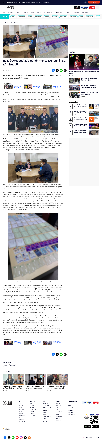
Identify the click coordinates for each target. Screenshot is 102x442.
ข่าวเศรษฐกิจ (32, 405)
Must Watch (32, 415)
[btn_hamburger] (3, 7)
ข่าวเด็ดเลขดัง (70, 407)
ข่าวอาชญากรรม (63, 16)
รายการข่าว (58, 403)
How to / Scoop (46, 405)
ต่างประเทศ (32, 411)
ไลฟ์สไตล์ (26, 12)
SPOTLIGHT (11, 12)
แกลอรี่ (19, 423)
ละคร (57, 407)
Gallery (97, 16)
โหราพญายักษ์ (59, 416)
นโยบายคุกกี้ (47, 2)
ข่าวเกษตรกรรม (73, 16)
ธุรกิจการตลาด (33, 403)
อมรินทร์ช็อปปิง (84, 12)
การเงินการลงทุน (33, 409)
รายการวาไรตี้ (59, 405)
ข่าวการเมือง (54, 16)
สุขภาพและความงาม (46, 423)
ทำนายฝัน (58, 424)
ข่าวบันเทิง (47, 16)
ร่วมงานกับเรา (89, 438)
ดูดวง (32, 12)
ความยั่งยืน (32, 407)
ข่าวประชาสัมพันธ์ (89, 16)
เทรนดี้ (44, 425)
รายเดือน (58, 422)
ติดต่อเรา (97, 438)
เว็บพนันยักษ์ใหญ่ (13, 365)
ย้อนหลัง (69, 405)
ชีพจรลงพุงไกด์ (59, 12)
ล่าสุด (69, 403)
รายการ (19, 12)
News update (45, 403)
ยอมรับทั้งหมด (94, 2)
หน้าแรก (4, 22)
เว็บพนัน (5, 365)
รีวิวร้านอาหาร (45, 412)
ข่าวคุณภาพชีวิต (38, 16)
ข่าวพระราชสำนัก (21, 16)
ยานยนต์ (39, 12)
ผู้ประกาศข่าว (76, 12)
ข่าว (4, 12)
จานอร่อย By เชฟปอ (47, 416)
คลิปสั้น (57, 409)
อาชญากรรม (15, 22)
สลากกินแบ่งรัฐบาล (48, 12)
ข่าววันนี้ (13, 16)
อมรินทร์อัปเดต (59, 411)
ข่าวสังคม (30, 16)
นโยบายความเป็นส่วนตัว (36, 2)
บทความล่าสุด (45, 418)
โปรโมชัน (44, 414)
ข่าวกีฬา (81, 16)
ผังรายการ (68, 12)
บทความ (58, 418)
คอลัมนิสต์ (32, 413)
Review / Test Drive (47, 407)
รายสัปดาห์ (58, 420)
